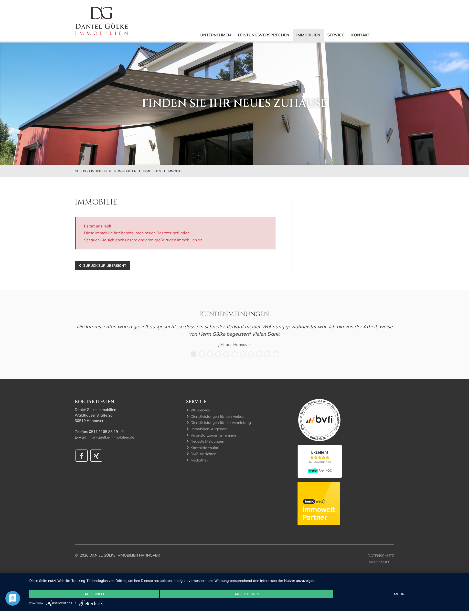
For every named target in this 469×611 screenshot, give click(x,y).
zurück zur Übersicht (104, 265)
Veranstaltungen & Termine (213, 435)
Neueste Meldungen (207, 441)
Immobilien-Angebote (209, 429)
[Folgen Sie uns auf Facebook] (81, 456)
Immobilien (308, 34)
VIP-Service (200, 410)
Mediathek (199, 460)
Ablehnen (94, 594)
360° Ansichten (203, 453)
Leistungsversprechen (263, 34)
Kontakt (360, 34)
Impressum (378, 562)
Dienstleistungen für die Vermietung (221, 422)
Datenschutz (381, 555)
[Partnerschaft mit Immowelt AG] (319, 503)
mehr (399, 594)
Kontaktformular (204, 447)
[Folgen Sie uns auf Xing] (96, 456)
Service (335, 34)
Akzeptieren (246, 594)
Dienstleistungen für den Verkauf (218, 416)
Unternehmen (215, 34)
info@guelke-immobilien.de (110, 437)
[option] (234, 335)
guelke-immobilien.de (93, 171)
